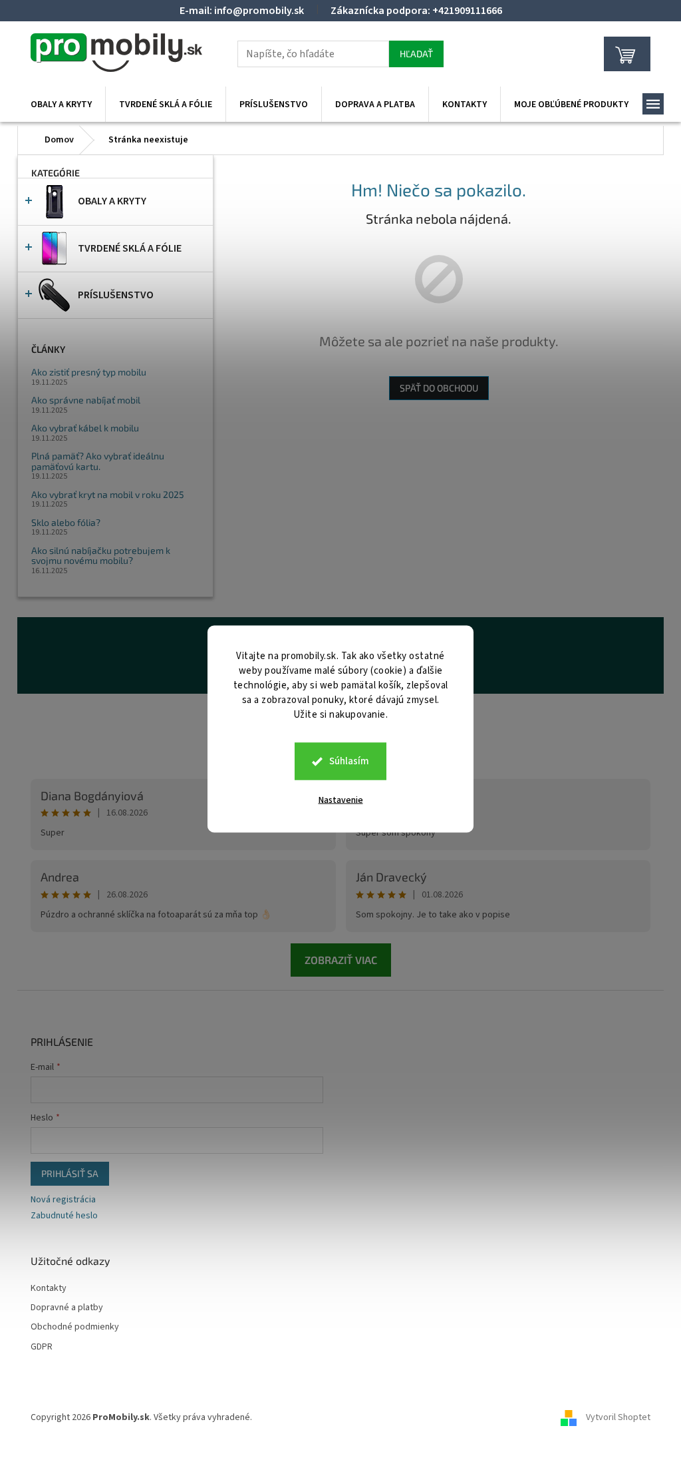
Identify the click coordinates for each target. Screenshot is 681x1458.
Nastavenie (341, 800)
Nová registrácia (63, 1200)
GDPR (42, 1347)
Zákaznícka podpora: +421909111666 (416, 10)
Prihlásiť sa (69, 1173)
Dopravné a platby (67, 1308)
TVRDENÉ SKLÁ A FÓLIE (130, 248)
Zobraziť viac (341, 959)
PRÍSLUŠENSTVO (116, 295)
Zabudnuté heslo (64, 1216)
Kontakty (49, 1288)
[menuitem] (61, 104)
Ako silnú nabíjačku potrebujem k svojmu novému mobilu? (100, 555)
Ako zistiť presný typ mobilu (88, 372)
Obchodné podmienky (75, 1327)
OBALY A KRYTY (112, 201)
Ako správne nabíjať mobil (85, 400)
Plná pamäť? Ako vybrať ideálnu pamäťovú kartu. (97, 461)
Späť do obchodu (439, 387)
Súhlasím (349, 761)
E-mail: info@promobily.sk (242, 10)
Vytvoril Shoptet (618, 1417)
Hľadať (416, 53)
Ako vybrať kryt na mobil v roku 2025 (107, 494)
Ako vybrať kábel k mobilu (85, 428)
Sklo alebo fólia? (65, 522)
